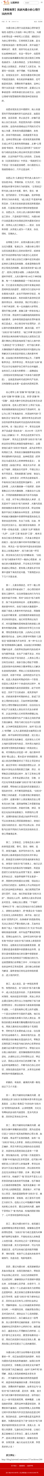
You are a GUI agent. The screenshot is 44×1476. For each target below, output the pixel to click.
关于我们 (14, 1466)
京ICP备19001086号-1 (12, 1473)
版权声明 (30, 1466)
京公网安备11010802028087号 (29, 1473)
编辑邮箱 (22, 1466)
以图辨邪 (15, 2)
